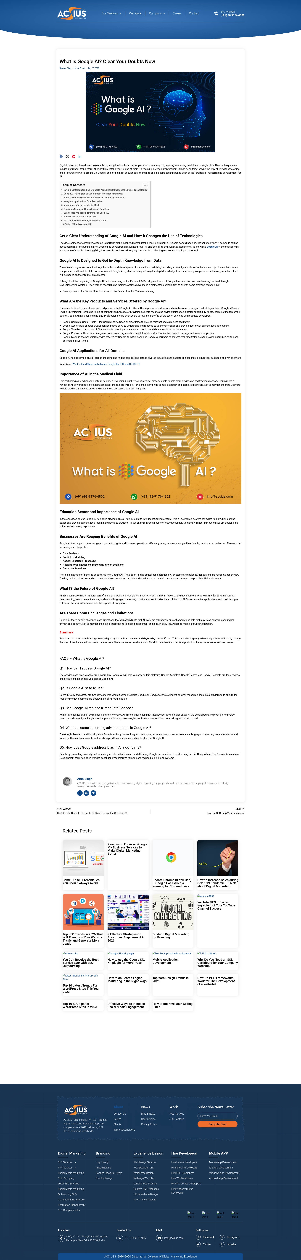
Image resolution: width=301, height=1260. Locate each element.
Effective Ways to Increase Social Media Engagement (126, 1005)
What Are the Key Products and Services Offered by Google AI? (95, 197)
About (118, 1107)
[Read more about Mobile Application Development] (172, 953)
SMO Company (66, 1178)
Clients (117, 1124)
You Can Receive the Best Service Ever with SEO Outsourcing (81, 963)
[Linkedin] (80, 156)
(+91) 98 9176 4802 (233, 15)
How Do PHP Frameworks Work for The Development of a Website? (216, 981)
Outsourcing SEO (67, 1194)
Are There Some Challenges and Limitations (86, 220)
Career (117, 1119)
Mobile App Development (223, 1162)
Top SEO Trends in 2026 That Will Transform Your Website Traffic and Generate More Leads (83, 938)
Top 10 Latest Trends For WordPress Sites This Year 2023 (81, 989)
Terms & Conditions (124, 1129)
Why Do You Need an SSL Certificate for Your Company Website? (217, 963)
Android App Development (223, 1178)
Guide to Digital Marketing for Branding (171, 935)
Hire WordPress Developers (186, 1183)
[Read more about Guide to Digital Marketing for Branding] (173, 912)
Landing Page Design (145, 1183)
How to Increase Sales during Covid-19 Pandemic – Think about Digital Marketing (217, 883)
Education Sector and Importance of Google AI (86, 209)
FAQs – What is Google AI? (78, 224)
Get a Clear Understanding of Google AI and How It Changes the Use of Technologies (105, 190)
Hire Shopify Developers (184, 1167)
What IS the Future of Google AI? (80, 216)
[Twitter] (67, 156)
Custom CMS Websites (146, 1188)
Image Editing (103, 1167)
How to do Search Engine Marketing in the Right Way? (127, 979)
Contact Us (120, 1113)
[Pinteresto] (73, 156)
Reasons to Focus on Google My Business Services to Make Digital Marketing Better (127, 849)
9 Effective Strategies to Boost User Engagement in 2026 (126, 937)
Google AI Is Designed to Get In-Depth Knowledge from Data (93, 193)
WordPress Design (144, 1172)
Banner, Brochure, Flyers (109, 1172)
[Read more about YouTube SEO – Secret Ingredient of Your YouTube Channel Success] (205, 896)
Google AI (212, 246)
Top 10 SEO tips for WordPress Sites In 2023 (80, 1005)
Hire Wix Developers (182, 1178)
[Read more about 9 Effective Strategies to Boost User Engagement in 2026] (128, 912)
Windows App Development (224, 1172)
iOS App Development (221, 1167)
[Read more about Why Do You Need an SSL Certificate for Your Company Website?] (206, 953)
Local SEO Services (68, 1183)
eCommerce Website (145, 1199)
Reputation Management (71, 1204)
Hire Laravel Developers (184, 1162)
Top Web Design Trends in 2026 (171, 979)
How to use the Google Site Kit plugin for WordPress (126, 961)
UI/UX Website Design (146, 1194)
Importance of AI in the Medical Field (82, 205)
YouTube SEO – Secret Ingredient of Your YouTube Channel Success (216, 905)
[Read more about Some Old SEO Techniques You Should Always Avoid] (83, 857)
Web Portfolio (176, 1113)
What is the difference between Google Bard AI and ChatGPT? (106, 364)
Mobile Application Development (166, 961)
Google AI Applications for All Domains (83, 201)
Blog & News (148, 1113)
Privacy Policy (149, 1124)
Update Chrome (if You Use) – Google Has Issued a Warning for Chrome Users (172, 883)
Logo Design (102, 1162)
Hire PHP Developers (182, 1172)
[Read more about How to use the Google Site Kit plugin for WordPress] (121, 953)
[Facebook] (61, 156)
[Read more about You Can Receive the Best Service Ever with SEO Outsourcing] (70, 953)
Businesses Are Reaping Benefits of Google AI (86, 213)
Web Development (143, 1167)
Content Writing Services (71, 1199)
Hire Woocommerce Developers (182, 1190)
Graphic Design (104, 1178)
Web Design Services (145, 1162)
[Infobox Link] (133, 1238)
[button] (119, 13)
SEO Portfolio (176, 1119)
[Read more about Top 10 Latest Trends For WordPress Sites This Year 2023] (83, 977)
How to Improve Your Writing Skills (173, 1005)
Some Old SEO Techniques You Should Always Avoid (81, 881)
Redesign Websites (144, 1178)
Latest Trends (80, 68)
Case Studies (148, 1119)
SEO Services (65, 1162)
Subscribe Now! (217, 1124)
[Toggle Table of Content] (143, 185)
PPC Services (65, 1167)
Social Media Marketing (71, 1172)
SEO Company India (69, 1210)
